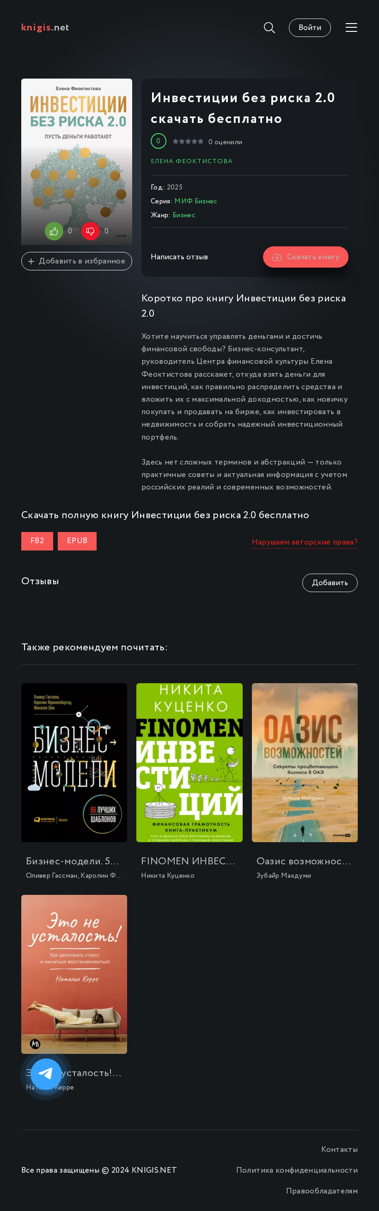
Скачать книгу (313, 257)
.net (45, 27)
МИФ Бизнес (195, 201)
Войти (310, 28)
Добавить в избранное (82, 261)
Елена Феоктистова (192, 161)
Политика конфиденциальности (297, 1170)
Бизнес (183, 215)
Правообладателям (322, 1191)
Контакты (339, 1150)
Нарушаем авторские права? (305, 542)
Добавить (330, 583)
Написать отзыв (179, 257)
